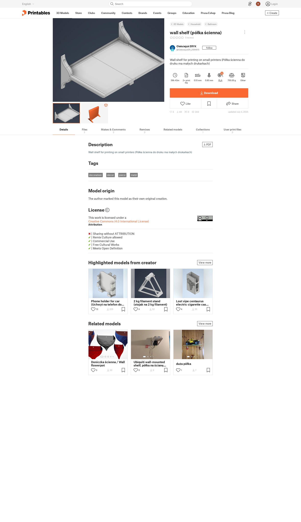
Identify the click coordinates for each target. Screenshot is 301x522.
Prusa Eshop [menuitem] (208, 12)
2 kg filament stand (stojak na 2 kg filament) (150, 302)
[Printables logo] (36, 13)
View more (205, 262)
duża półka (183, 363)
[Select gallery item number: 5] (113, 356)
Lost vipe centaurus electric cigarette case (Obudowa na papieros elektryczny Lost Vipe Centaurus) (192, 302)
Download (211, 93)
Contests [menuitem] (127, 12)
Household (195, 24)
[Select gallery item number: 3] (108, 356)
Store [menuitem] (78, 12)
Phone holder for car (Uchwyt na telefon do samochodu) (106, 302)
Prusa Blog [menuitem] (228, 12)
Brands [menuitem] (142, 12)
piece (122, 174)
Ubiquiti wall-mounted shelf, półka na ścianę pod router (149, 363)
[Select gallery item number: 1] (102, 356)
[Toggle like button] (93, 309)
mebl (134, 174)
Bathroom (212, 24)
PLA (220, 80)
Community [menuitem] (108, 12)
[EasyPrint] (250, 4)
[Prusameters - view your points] (258, 4)
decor (110, 174)
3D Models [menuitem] (62, 12)
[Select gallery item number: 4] (111, 356)
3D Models (178, 24)
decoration (95, 174)
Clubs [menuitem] (91, 12)
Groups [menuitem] (172, 12)
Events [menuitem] (157, 12)
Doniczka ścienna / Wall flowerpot (108, 363)
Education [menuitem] (189, 12)
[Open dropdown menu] (244, 32)
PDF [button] (208, 144)
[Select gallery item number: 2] (105, 356)
